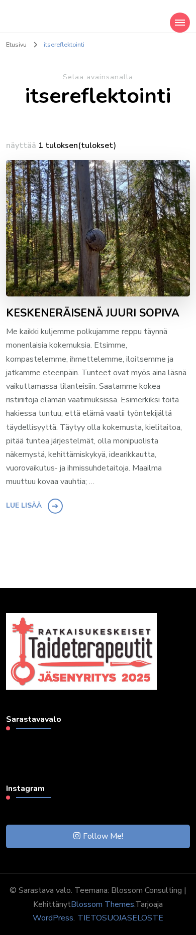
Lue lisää (24, 505)
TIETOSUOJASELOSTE (120, 917)
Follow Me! (103, 836)
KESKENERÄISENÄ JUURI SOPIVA (92, 313)
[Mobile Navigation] (180, 23)
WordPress (53, 917)
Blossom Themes (102, 904)
